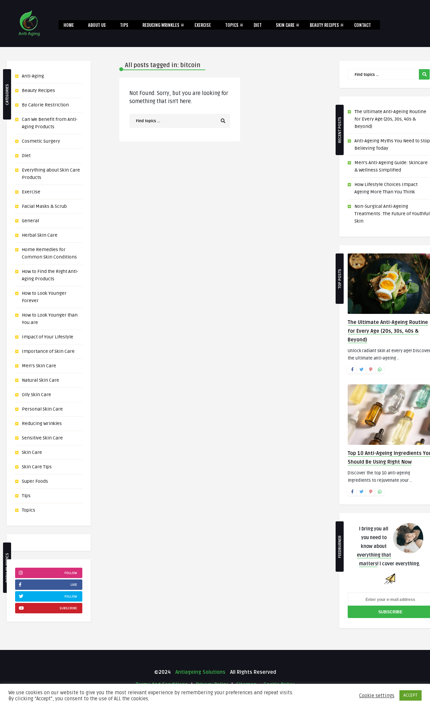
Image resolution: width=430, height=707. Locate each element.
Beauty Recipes (324, 24)
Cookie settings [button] (376, 696)
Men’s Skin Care (39, 366)
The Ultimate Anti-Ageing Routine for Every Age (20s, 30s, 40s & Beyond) (390, 119)
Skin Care (285, 24)
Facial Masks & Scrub (44, 206)
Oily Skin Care (36, 394)
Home (68, 24)
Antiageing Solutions (199, 672)
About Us (97, 24)
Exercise (203, 24)
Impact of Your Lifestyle (47, 337)
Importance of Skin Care (48, 351)
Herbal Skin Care (39, 235)
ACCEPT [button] (410, 695)
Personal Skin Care (42, 409)
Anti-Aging (33, 76)
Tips (124, 24)
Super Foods (35, 481)
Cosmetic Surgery (41, 141)
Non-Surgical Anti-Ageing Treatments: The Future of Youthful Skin (392, 213)
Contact (362, 24)
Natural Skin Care (40, 380)
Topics (232, 24)
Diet (258, 24)
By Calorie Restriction (45, 105)
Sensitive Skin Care (42, 438)
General (30, 221)
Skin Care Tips (37, 467)
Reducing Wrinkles (160, 24)
